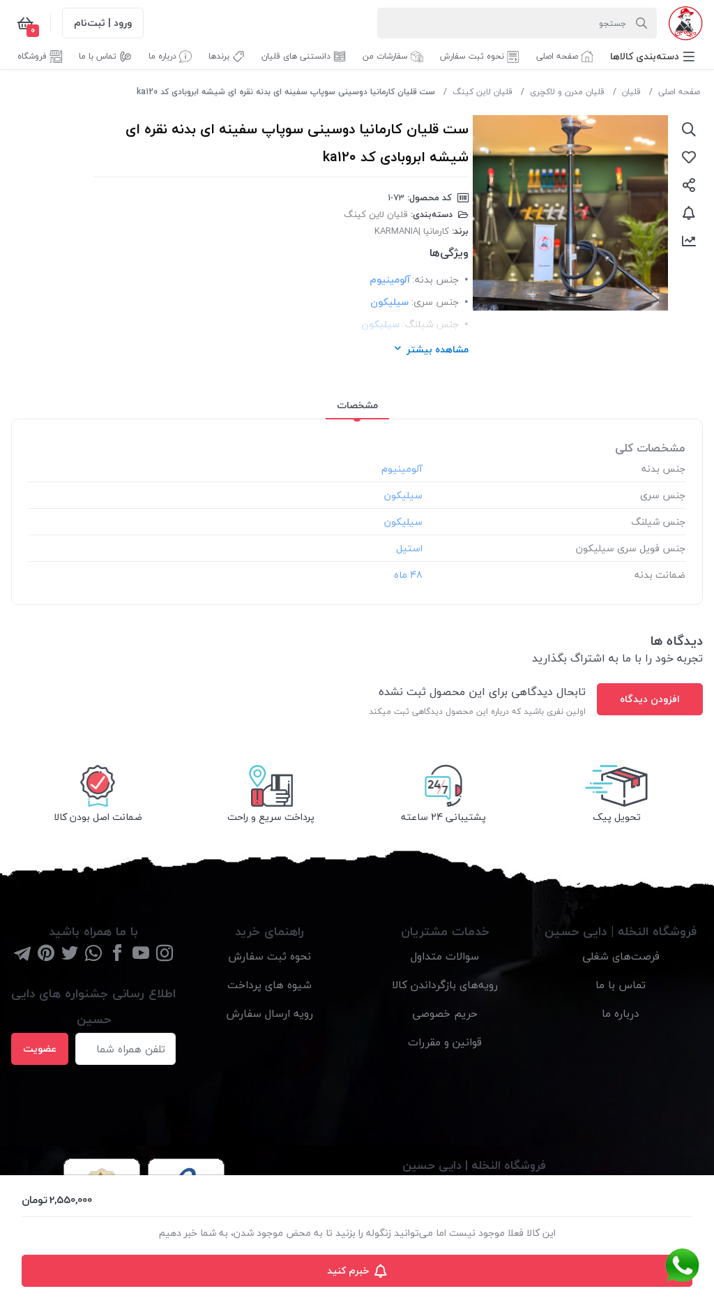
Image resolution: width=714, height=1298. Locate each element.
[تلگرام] (22, 954)
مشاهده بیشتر (438, 349)
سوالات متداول (445, 956)
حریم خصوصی (445, 1013)
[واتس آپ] (93, 954)
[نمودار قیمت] (689, 241)
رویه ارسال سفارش (269, 1013)
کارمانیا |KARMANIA (411, 231)
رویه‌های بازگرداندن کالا (445, 985)
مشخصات (357, 405)
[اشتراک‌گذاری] (689, 185)
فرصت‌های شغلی (621, 956)
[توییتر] (69, 954)
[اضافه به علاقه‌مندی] (689, 157)
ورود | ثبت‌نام (103, 22)
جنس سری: (435, 302)
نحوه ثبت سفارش (269, 956)
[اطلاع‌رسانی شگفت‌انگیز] (689, 213)
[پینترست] (46, 954)
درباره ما (620, 1013)
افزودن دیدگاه (650, 699)
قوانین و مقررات (445, 1042)
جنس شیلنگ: (430, 324)
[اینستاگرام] (164, 954)
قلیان (631, 91)
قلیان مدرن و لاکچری (567, 91)
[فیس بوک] (117, 954)
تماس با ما (620, 985)
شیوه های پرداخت (269, 985)
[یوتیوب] (140, 954)
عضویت (39, 1048)
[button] (652, 56)
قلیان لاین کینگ (482, 91)
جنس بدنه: (436, 279)
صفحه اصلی (679, 91)
